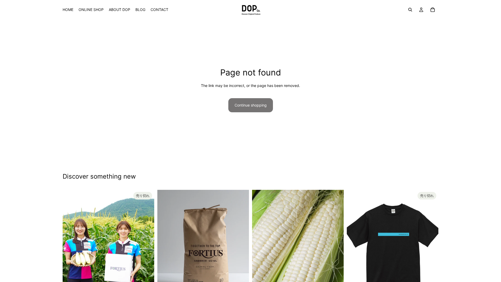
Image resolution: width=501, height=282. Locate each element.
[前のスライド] (70, 247)
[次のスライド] (146, 247)
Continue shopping (251, 105)
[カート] (432, 9)
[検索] (410, 9)
